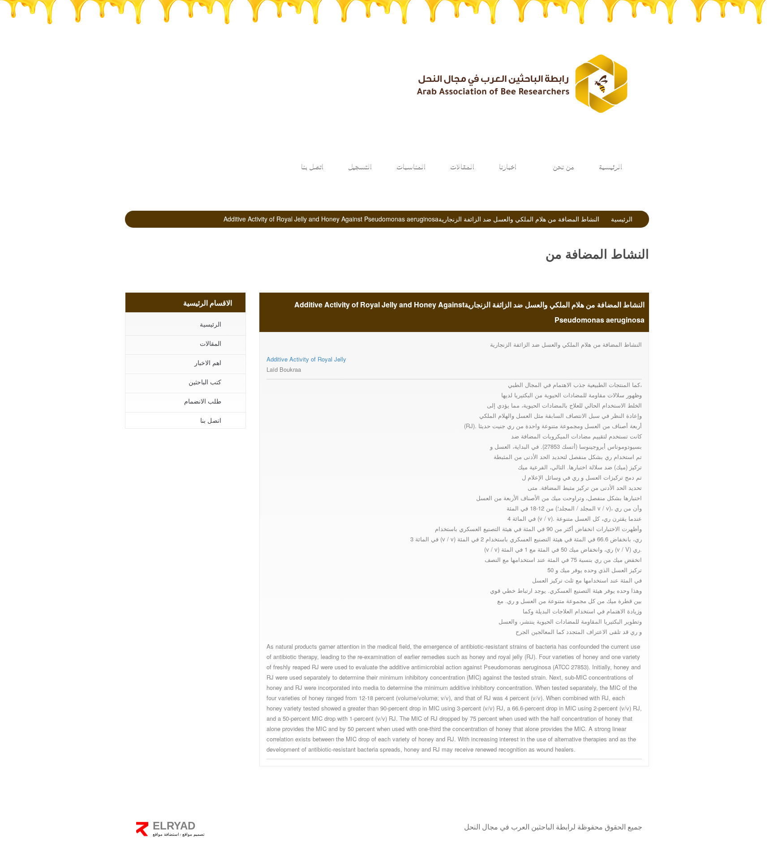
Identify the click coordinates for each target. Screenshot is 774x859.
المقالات (462, 165)
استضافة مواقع (166, 834)
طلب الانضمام (339, 72)
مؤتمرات (249, 72)
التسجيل (360, 165)
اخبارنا (507, 165)
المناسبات (411, 165)
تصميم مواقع (193, 834)
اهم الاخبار (207, 362)
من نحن (562, 165)
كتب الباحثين (160, 72)
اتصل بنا (312, 165)
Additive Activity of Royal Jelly (306, 359)
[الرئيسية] (521, 83)
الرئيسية (610, 165)
